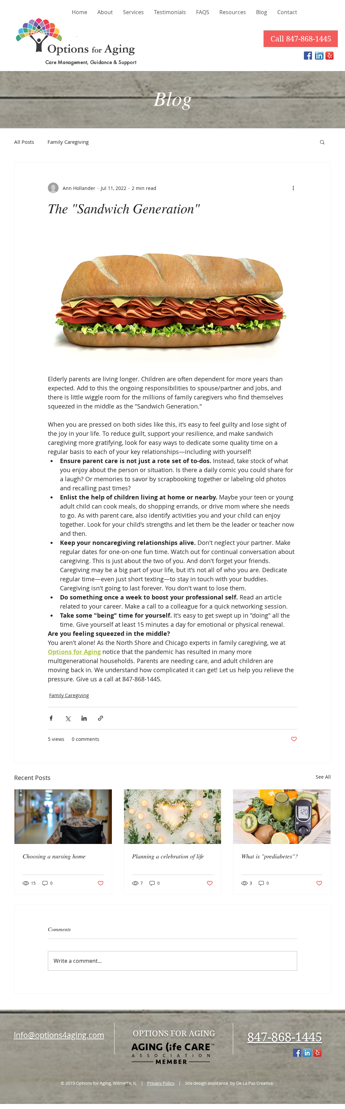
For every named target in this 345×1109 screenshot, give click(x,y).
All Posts (24, 141)
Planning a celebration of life (168, 856)
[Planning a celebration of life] (172, 816)
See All (323, 777)
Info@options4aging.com (59, 1035)
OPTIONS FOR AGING (174, 1033)
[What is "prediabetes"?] (282, 816)
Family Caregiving (68, 141)
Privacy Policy (161, 1083)
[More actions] (293, 188)
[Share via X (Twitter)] (67, 718)
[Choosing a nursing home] (63, 816)
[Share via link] (100, 718)
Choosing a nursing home (54, 856)
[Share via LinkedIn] (84, 718)
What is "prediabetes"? (269, 856)
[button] (322, 141)
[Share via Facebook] (51, 718)
